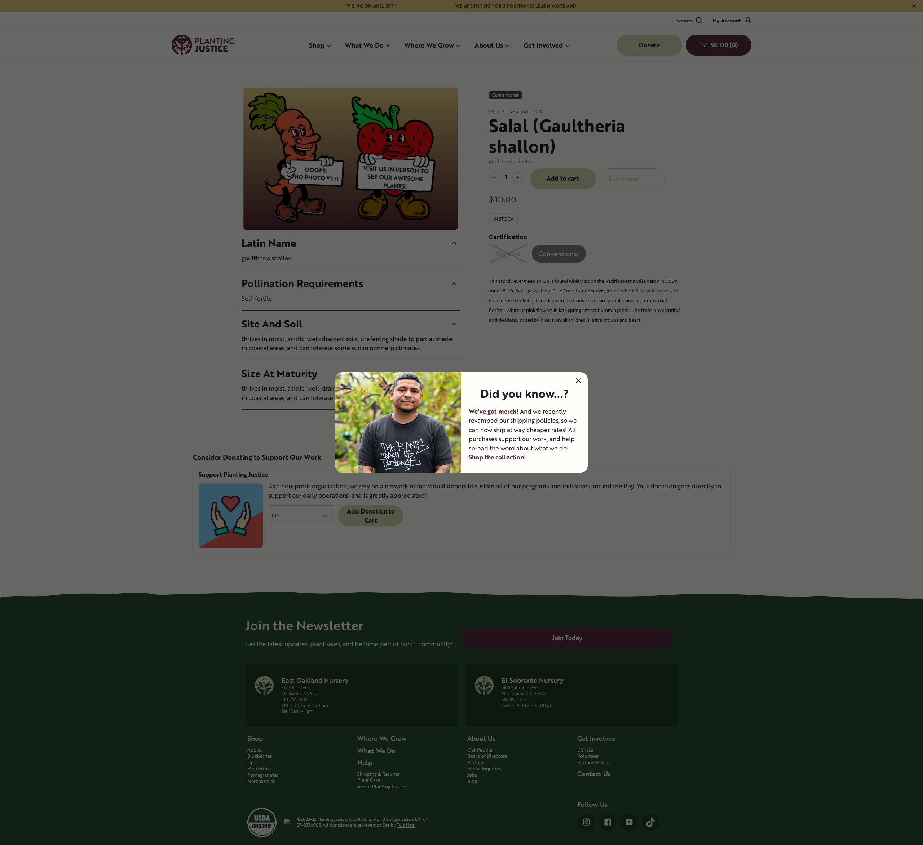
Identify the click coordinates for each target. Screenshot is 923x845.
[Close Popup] (578, 380)
